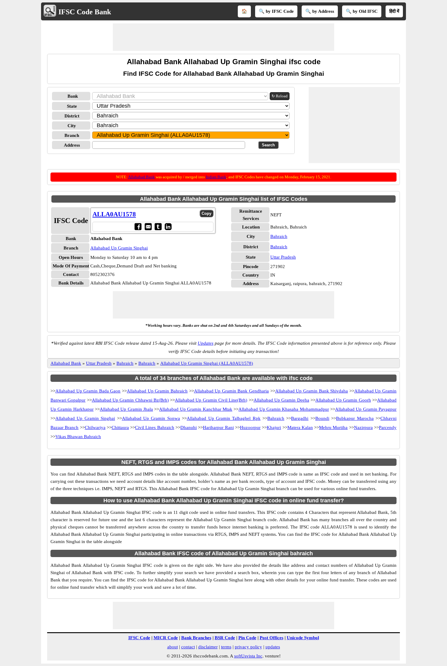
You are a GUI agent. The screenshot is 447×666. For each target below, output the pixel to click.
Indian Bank (216, 177)
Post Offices (271, 637)
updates (272, 646)
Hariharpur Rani (218, 427)
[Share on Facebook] (138, 226)
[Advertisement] (223, 37)
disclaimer (208, 646)
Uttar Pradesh (283, 257)
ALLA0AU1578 (114, 214)
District (71, 115)
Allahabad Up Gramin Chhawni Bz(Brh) (130, 400)
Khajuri (274, 427)
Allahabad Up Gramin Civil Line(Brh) (211, 400)
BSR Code (225, 637)
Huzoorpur (250, 427)
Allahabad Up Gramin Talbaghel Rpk (224, 418)
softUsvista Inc (248, 656)
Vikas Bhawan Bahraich (78, 436)
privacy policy (248, 646)
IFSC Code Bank (84, 12)
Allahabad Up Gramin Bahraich (157, 391)
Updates (205, 343)
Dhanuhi (188, 427)
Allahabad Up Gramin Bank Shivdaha (311, 391)
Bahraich (278, 236)
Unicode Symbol (303, 637)
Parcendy (388, 427)
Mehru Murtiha (333, 427)
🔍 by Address (319, 11)
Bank (73, 96)
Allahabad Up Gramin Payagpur (366, 409)
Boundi (322, 418)
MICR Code (166, 637)
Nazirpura (363, 427)
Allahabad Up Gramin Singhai (119, 248)
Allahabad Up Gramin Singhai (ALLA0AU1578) (206, 363)
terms (226, 646)
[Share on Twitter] (158, 226)
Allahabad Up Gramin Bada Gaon (87, 391)
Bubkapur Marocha (354, 418)
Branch (71, 135)
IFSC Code (139, 637)
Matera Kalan (300, 427)
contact (188, 646)
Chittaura (120, 427)
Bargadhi (299, 418)
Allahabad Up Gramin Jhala (126, 409)
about (172, 646)
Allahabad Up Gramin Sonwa (151, 418)
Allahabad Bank (141, 177)
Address (72, 145)
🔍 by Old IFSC (362, 11)
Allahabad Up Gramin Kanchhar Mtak (195, 409)
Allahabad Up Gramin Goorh (343, 400)
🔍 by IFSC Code (276, 11)
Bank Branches (196, 637)
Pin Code (247, 637)
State (72, 106)
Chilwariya (95, 427)
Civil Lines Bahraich (154, 427)
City (72, 125)
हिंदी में (394, 11)
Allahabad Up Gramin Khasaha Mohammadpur (283, 409)
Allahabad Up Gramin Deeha (281, 400)
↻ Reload (280, 96)
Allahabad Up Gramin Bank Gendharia (231, 391)
